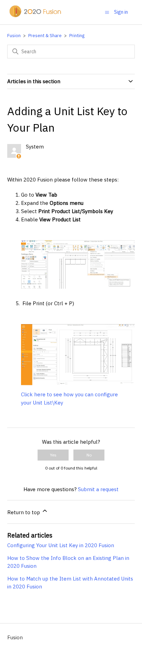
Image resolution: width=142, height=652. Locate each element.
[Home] (34, 15)
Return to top (24, 512)
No (89, 454)
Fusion (14, 35)
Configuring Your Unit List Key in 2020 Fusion (60, 545)
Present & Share (45, 35)
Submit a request (98, 489)
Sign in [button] (121, 12)
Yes (53, 454)
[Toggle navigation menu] (107, 12)
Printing (76, 35)
